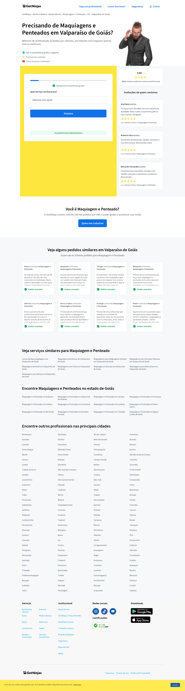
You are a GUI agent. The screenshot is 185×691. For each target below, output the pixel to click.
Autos (24, 622)
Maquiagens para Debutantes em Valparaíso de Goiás (144, 367)
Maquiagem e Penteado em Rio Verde (38, 411)
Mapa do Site (63, 647)
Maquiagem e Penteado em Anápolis (37, 396)
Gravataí (61, 515)
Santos (133, 449)
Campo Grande (100, 459)
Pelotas (61, 550)
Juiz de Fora (27, 479)
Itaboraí (133, 545)
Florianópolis (99, 449)
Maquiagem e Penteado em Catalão (109, 396)
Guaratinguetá (100, 575)
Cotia (132, 484)
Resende (61, 585)
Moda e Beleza (40, 14)
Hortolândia (99, 500)
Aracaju (133, 495)
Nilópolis (26, 515)
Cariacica (97, 520)
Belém (96, 464)
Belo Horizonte (100, 439)
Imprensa (110, 673)
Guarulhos (62, 444)
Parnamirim (27, 525)
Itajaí (24, 495)
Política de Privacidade (140, 673)
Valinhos (25, 510)
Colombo (134, 505)
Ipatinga (25, 560)
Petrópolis (98, 530)
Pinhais (97, 510)
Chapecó (61, 560)
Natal (24, 490)
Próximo (68, 113)
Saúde (41, 628)
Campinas (98, 454)
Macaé (132, 520)
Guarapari (134, 565)
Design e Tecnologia (27, 635)
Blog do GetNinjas (66, 634)
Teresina (61, 510)
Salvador (25, 439)
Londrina (62, 490)
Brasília (133, 439)
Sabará (25, 545)
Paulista (133, 530)
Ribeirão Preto (64, 449)
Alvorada (26, 530)
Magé (96, 555)
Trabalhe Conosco (66, 628)
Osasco (25, 459)
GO (88, 14)
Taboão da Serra (29, 469)
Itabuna (133, 590)
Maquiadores (54, 14)
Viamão (97, 515)
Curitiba (25, 444)
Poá (131, 535)
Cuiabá (25, 464)
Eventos (42, 609)
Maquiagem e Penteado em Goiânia (37, 404)
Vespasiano (63, 555)
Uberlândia (134, 474)
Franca (61, 545)
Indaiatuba (26, 505)
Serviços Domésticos (44, 635)
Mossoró (133, 575)
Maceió (61, 500)
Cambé (133, 585)
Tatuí (24, 590)
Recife (24, 454)
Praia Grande (135, 469)
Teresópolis (135, 555)
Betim (60, 495)
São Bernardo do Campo (140, 454)
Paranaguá (62, 590)
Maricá (96, 525)
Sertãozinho (99, 580)
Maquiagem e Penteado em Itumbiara (74, 404)
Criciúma (97, 565)
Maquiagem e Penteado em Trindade (109, 411)
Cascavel (25, 540)
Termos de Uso (122, 673)
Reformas (43, 622)
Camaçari (134, 525)
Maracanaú (26, 555)
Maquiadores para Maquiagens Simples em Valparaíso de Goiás (110, 360)
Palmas (133, 515)
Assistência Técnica (27, 610)
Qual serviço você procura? (43, 91)
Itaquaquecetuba (65, 505)
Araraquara (98, 550)
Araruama (98, 560)
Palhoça (133, 580)
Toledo (61, 575)
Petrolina (62, 565)
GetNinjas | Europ (65, 622)
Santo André (63, 454)
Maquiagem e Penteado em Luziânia (109, 404)
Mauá (96, 490)
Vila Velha (62, 464)
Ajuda (60, 653)
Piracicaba (26, 500)
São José (97, 479)
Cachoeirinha (27, 520)
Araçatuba (98, 590)
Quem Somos (64, 609)
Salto (24, 565)
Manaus (61, 459)
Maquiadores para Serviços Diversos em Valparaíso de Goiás (145, 360)
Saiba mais (77, 684)
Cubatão (25, 585)
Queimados (63, 570)
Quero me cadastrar (93, 223)
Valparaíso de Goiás (101, 14)
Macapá (97, 585)
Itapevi (97, 495)
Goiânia (61, 439)
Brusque (25, 580)
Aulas (24, 615)
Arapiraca (26, 484)
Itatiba (133, 560)
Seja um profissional (90, 6)
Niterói (97, 444)
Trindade (26, 570)
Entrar (156, 6)
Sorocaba (134, 464)
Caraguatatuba (100, 545)
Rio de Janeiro (100, 434)
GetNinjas (26, 14)
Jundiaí (25, 474)
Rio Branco (26, 434)
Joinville (133, 459)
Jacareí (133, 510)
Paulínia (97, 535)
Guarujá (61, 484)
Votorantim (135, 540)
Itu (59, 540)
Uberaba (133, 550)
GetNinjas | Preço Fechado (69, 615)
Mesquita (62, 530)
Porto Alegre (27, 449)
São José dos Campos (67, 469)
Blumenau (134, 490)
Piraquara (26, 550)
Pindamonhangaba (30, 575)
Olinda (132, 500)
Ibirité (96, 540)
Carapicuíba (135, 479)
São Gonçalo (99, 469)
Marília (133, 570)
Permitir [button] (175, 685)
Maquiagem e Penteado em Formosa (145, 396)
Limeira (25, 535)
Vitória (61, 474)
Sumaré (97, 505)
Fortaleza (134, 434)
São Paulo (62, 434)
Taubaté (61, 520)
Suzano (97, 484)
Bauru (60, 535)
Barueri (133, 444)
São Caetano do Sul (66, 479)
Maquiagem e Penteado (74, 14)
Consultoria (27, 628)
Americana (62, 525)
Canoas (97, 474)
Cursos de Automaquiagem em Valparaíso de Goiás (35, 360)
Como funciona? (116, 6)
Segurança (137, 6)
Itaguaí (61, 580)
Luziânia (97, 570)
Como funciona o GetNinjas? (38, 61)
